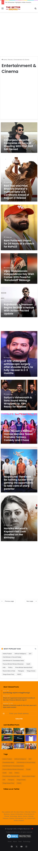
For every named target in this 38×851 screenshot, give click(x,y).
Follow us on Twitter (11, 789)
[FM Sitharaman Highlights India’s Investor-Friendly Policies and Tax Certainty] (19, 746)
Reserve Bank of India (9, 671)
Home (5, 59)
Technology (26, 841)
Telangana (21, 671)
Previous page (9, 601)
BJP (30, 653)
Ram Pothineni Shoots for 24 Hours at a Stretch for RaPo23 (19, 243)
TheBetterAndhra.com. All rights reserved (19, 832)
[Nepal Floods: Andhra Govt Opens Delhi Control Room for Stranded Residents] (30, 731)
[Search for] (35, 9)
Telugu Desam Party (8, 674)
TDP (4, 779)
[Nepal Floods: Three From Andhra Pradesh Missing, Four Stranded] (7, 731)
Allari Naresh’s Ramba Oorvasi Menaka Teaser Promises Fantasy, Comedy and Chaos (18, 435)
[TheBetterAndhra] (13, 8)
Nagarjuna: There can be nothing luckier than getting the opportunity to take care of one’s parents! (18, 483)
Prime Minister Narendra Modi (23, 667)
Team (20, 841)
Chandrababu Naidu (8, 762)
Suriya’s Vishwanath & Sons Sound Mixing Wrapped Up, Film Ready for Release (18, 402)
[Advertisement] (19, 33)
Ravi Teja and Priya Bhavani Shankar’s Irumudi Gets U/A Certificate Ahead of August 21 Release (16, 192)
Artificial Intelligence (20, 653)
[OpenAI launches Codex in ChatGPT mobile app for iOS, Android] (30, 738)
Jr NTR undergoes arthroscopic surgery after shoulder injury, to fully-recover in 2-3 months (18, 367)
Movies (10, 59)
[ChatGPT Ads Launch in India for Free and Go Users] (7, 738)
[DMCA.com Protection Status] (19, 838)
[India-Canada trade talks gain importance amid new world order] (30, 746)
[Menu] (3, 9)
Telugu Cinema (31, 671)
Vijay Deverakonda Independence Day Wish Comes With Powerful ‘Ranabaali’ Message (19, 275)
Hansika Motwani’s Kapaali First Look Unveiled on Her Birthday (15, 533)
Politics (10, 667)
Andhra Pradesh (7, 653)
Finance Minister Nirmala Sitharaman (13, 664)
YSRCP (19, 674)
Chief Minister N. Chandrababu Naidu (13, 660)
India (4, 667)
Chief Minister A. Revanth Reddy (12, 657)
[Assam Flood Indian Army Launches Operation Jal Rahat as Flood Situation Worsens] (19, 731)
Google (28, 769)
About (15, 841)
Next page (30, 601)
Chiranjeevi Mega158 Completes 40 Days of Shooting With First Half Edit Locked (18, 144)
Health (28, 664)
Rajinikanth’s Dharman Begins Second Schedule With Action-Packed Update (19, 309)
